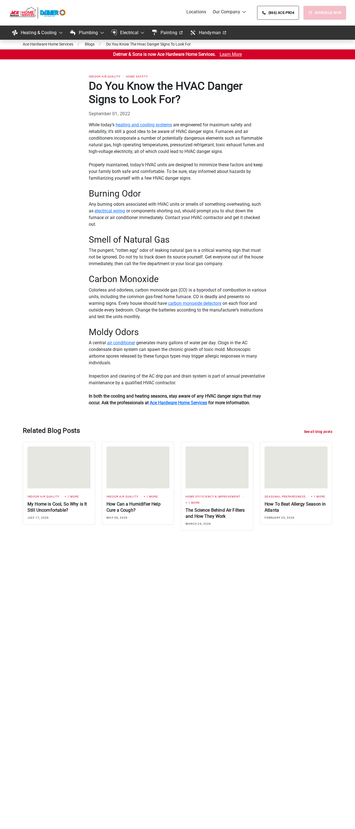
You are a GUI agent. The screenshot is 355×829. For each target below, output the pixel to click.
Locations (196, 11)
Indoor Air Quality (105, 76)
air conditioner (121, 342)
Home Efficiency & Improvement (213, 496)
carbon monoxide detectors (194, 303)
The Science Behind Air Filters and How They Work (215, 513)
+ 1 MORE (72, 496)
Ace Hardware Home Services (48, 44)
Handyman (210, 32)
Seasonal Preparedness (285, 496)
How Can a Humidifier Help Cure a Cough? (133, 507)
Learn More (231, 54)
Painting (169, 32)
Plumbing (88, 32)
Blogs (90, 44)
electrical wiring (110, 210)
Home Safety (137, 76)
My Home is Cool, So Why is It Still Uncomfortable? (57, 507)
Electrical (129, 32)
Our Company (226, 11)
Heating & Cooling (39, 32)
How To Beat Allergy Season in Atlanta (295, 507)
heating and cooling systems (144, 124)
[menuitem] (196, 12)
